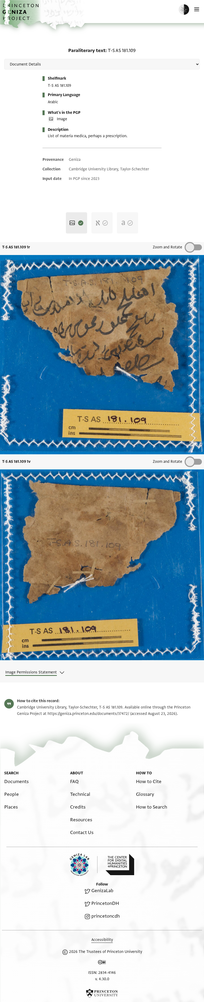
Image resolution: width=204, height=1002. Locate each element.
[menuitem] (16, 782)
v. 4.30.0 (102, 979)
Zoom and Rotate (167, 247)
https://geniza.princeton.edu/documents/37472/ (88, 713)
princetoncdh (105, 916)
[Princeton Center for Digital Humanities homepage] (119, 864)
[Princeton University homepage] (102, 993)
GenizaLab (102, 891)
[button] (21, 14)
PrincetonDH (105, 903)
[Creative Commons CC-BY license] (102, 963)
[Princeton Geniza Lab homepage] (83, 864)
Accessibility (102, 939)
